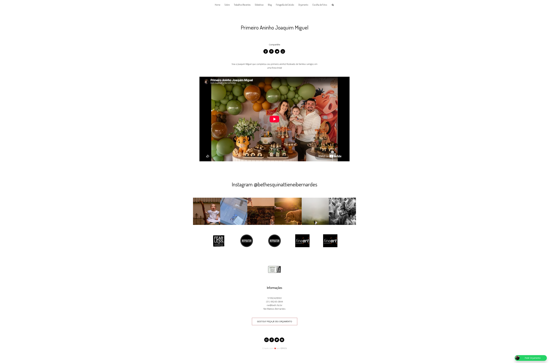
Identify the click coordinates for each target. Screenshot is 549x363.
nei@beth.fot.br (274, 305)
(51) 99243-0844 (274, 301)
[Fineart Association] (302, 240)
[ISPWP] (274, 269)
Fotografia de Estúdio (285, 4)
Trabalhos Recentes (242, 4)
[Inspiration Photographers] (246, 240)
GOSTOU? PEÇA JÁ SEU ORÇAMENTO (274, 321)
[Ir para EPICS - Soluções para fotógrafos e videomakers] (274, 348)
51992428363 (274, 298)
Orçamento (303, 4)
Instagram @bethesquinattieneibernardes (274, 184)
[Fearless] (218, 240)
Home (217, 4)
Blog (270, 4)
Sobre (227, 4)
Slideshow (259, 4)
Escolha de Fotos (320, 4)
